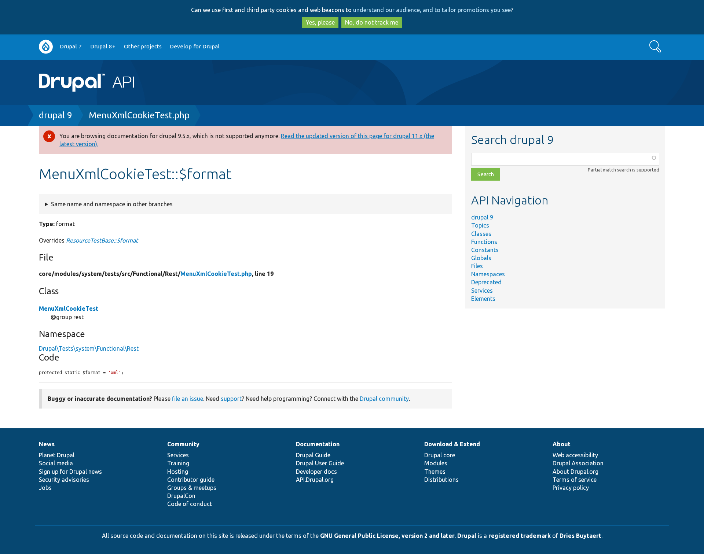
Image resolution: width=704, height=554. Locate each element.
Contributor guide (190, 479)
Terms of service (575, 479)
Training (178, 463)
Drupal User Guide (320, 463)
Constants (485, 250)
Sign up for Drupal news (70, 471)
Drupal (466, 535)
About (562, 444)
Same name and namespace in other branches (112, 204)
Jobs (45, 487)
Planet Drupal (56, 455)
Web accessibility (575, 455)
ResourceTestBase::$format (102, 240)
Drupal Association (578, 463)
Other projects (143, 46)
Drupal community (384, 398)
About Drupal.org (575, 471)
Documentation (318, 444)
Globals (481, 258)
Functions (484, 242)
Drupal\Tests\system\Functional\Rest (89, 348)
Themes (434, 471)
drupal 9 (55, 115)
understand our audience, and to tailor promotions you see (432, 10)
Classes (481, 233)
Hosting (177, 471)
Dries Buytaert (580, 535)
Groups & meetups (191, 487)
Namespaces (488, 274)
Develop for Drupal (195, 46)
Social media (56, 463)
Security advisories (64, 479)
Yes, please (320, 22)
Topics (480, 225)
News (47, 444)
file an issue (187, 398)
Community (183, 444)
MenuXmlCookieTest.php (139, 115)
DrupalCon (181, 495)
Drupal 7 (71, 46)
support (231, 398)
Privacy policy (571, 487)
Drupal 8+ (102, 46)
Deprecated (486, 282)
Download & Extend (452, 444)
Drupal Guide (313, 455)
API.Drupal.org (315, 479)
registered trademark (519, 535)
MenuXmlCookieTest (68, 308)
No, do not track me (371, 22)
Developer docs (316, 471)
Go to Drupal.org (46, 47)
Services (482, 290)
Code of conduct (189, 504)
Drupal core (439, 455)
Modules (435, 463)
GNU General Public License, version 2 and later (387, 535)
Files (477, 266)
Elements (483, 298)
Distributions (441, 479)
